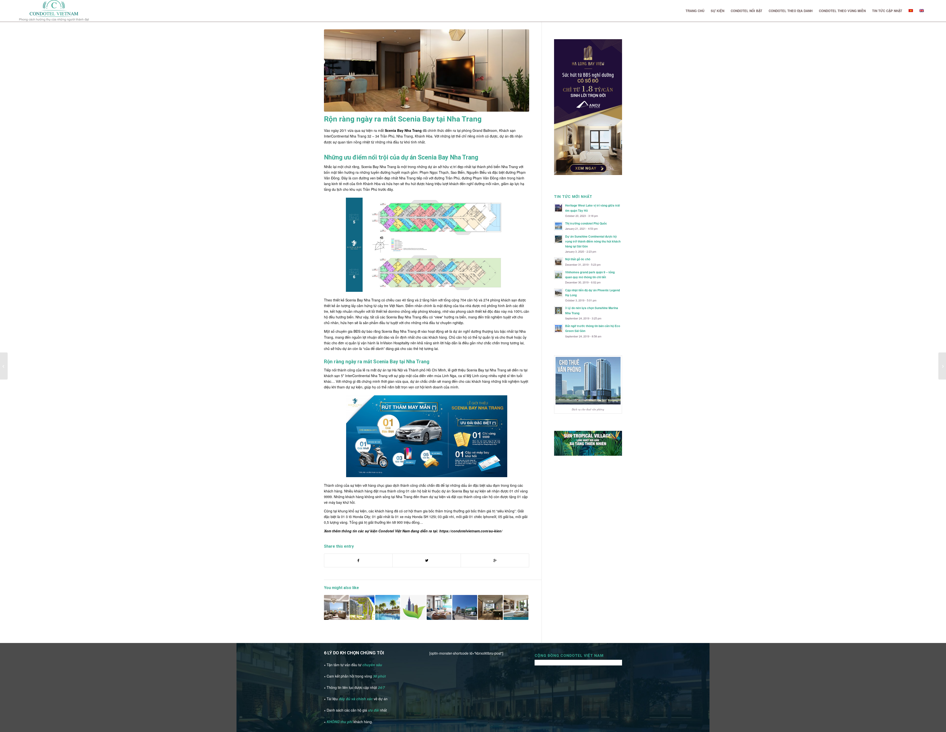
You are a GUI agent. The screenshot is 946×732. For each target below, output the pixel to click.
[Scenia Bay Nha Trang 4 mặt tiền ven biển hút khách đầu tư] (362, 607)
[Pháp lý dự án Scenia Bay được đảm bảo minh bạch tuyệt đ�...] (942, 366)
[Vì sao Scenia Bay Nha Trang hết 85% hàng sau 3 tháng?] (387, 607)
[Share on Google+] (495, 560)
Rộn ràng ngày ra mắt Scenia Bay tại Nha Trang (403, 119)
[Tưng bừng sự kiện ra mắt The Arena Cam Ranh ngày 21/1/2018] (4, 366)
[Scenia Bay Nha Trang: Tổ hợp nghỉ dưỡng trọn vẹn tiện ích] (439, 607)
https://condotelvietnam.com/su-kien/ (470, 530)
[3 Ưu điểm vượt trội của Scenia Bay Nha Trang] (336, 607)
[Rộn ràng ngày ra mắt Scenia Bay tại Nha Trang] (426, 70)
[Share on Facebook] (358, 560)
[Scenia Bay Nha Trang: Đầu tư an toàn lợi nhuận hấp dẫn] (516, 607)
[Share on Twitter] (427, 560)
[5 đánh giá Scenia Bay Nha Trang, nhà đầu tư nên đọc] (490, 607)
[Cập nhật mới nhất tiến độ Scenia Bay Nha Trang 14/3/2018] (464, 607)
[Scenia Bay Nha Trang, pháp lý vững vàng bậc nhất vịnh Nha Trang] (413, 607)
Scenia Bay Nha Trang (403, 130)
